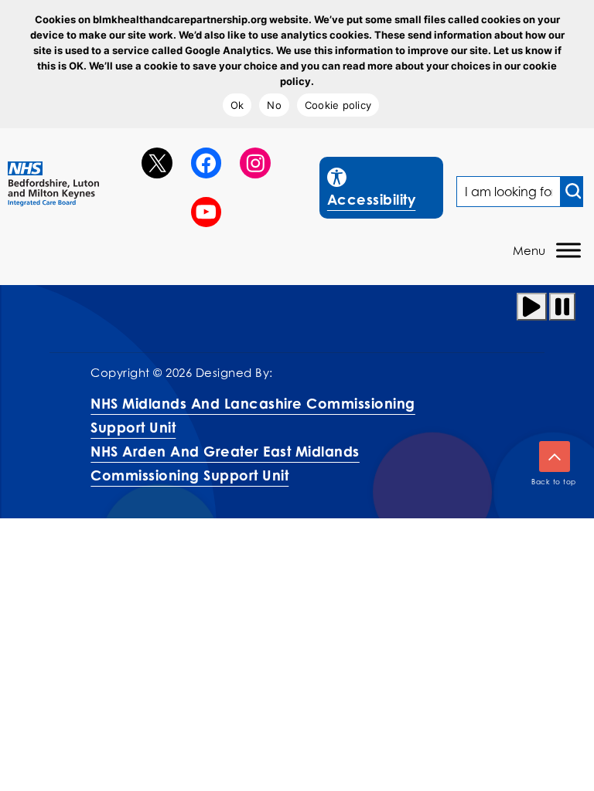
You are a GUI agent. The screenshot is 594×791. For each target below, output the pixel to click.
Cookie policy (338, 105)
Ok (237, 105)
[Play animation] (532, 306)
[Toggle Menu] (568, 250)
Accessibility (384, 187)
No (274, 105)
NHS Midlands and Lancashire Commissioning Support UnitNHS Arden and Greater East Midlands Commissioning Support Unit (252, 439)
